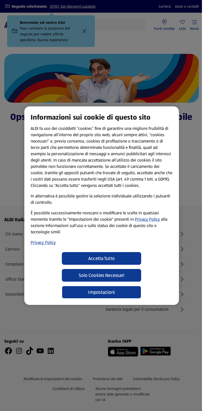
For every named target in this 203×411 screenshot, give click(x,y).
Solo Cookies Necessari (101, 275)
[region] (101, 205)
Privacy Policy (147, 219)
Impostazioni (101, 292)
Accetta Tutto (101, 258)
